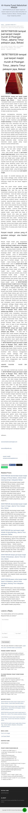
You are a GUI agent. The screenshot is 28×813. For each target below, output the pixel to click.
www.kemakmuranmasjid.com (9, 441)
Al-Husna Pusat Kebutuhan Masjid (14, 6)
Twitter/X (20, 464)
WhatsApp (5, 467)
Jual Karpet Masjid (5, 736)
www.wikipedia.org (6, 448)
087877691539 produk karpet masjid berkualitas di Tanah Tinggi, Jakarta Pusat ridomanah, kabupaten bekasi (13, 718)
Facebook (13, 464)
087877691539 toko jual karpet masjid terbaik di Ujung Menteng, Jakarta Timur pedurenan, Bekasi (13, 532)
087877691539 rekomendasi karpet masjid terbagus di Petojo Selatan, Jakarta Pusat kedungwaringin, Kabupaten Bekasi (14, 478)
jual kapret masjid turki (11, 24)
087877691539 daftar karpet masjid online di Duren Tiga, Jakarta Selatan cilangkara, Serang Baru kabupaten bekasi (13, 725)
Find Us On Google (5, 733)
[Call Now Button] (25, 810)
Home (2, 24)
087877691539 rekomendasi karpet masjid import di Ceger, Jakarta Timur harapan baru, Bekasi (14, 506)
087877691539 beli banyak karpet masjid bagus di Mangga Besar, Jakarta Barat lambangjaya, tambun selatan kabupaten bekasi (13, 708)
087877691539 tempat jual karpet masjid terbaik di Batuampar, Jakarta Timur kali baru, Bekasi (13, 557)
